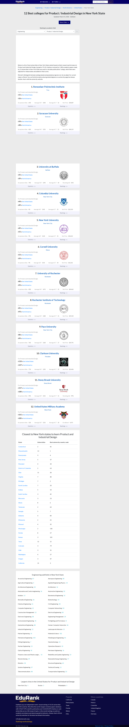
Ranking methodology (24, 721)
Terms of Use (99, 726)
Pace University (47, 326)
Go (77, 31)
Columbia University (48, 193)
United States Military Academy (48, 406)
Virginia (20, 477)
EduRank (72, 17)
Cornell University (48, 246)
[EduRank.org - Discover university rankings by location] (20, 2)
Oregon (20, 559)
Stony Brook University (48, 380)
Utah (19, 550)
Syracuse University (47, 113)
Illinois (20, 503)
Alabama (21, 515)
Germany (93, 714)
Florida (20, 533)
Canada (93, 700)
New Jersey (21, 459)
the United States (27, 95)
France (93, 711)
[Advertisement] (31, 50)
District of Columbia (24, 468)
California (21, 563)
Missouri (21, 524)
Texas (20, 541)
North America (67, 8)
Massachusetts (22, 451)
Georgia (20, 511)
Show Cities (63, 22)
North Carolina (22, 485)
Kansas (20, 537)
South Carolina (22, 494)
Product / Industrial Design (53, 8)
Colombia (94, 705)
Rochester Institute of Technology (47, 300)
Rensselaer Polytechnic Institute (47, 86)
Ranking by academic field (48, 28)
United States (78, 8)
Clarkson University (48, 353)
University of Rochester (47, 273)
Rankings (63, 106)
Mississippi (21, 528)
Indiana (20, 490)
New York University (48, 220)
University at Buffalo (48, 166)
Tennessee (21, 507)
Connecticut (22, 446)
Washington (22, 554)
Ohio (19, 472)
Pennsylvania (22, 455)
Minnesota (21, 520)
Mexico (93, 702)
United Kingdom (96, 708)
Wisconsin (21, 498)
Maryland (21, 464)
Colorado (21, 546)
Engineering (38, 8)
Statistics (31, 106)
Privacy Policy (109, 726)
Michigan (21, 481)
